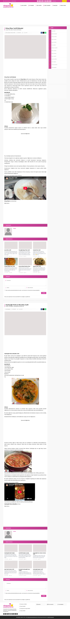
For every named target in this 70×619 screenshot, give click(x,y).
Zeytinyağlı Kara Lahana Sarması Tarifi (39, 553)
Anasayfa (6, 306)
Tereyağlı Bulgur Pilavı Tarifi (24, 250)
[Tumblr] (49, 1)
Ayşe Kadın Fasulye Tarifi (9, 569)
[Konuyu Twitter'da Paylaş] (43, 33)
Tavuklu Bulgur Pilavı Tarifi (9, 266)
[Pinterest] (45, 1)
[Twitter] (39, 1)
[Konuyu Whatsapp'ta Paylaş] (45, 33)
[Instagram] (41, 1)
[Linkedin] (42, 1)
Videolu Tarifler (12, 32)
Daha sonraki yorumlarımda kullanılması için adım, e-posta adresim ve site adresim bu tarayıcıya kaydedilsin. (23, 290)
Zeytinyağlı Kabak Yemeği (9, 552)
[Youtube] (44, 1)
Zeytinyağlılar (11, 306)
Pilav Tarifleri (8, 32)
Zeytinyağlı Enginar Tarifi (38, 569)
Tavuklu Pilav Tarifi (36, 250)
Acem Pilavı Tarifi (7, 250)
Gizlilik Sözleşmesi (50, 617)
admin (14, 228)
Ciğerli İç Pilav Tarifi (37, 266)
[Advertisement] (35, 17)
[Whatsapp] (47, 1)
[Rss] (50, 1)
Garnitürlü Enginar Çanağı (24, 552)
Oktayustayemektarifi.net (32, 617)
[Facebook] (37, 1)
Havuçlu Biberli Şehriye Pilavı (24, 266)
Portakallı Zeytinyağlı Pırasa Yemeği (24, 570)
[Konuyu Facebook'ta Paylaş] (41, 33)
